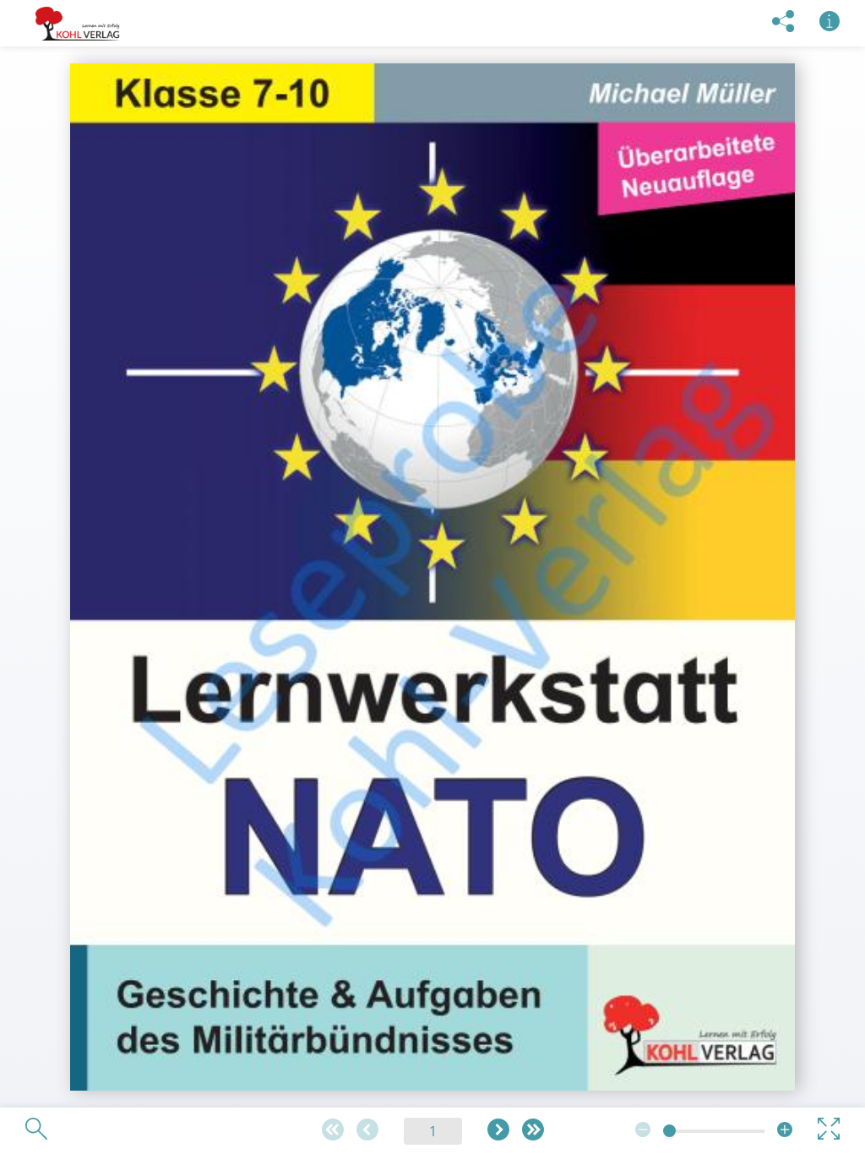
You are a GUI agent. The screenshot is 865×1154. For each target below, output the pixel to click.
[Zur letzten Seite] (533, 1131)
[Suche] (36, 1130)
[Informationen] (829, 22)
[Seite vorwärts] (498, 1131)
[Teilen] (783, 22)
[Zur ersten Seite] (333, 1131)
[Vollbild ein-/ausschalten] (829, 1130)
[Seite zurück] (367, 1131)
